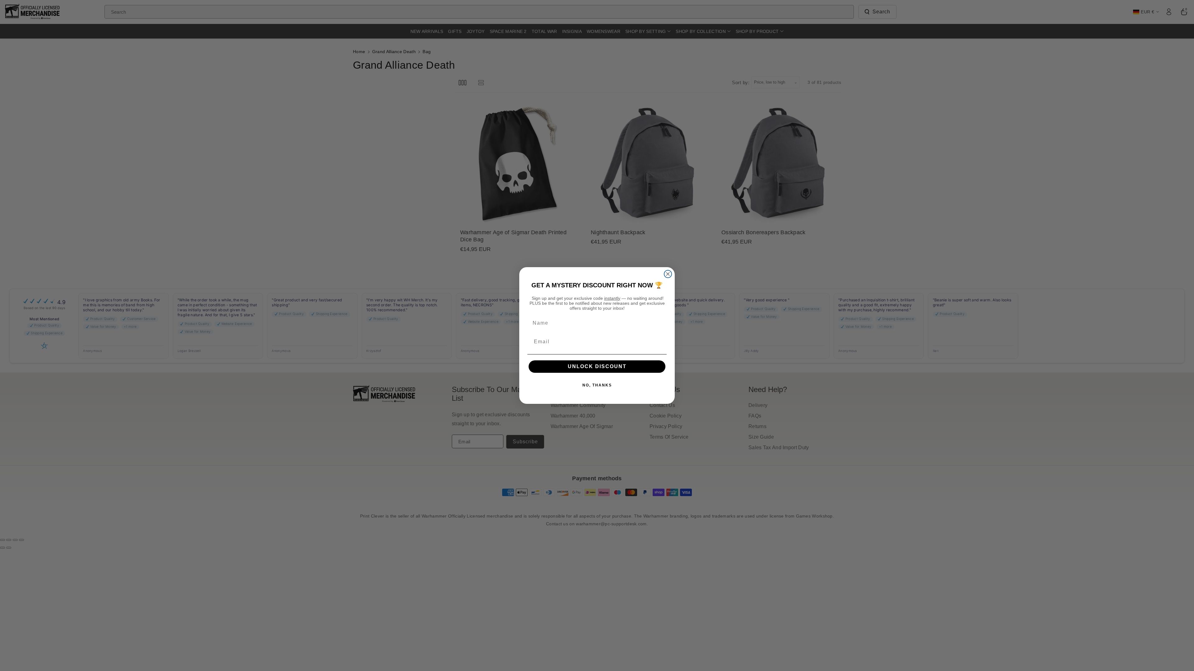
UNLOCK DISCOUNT (597, 366)
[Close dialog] (668, 274)
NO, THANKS (597, 385)
